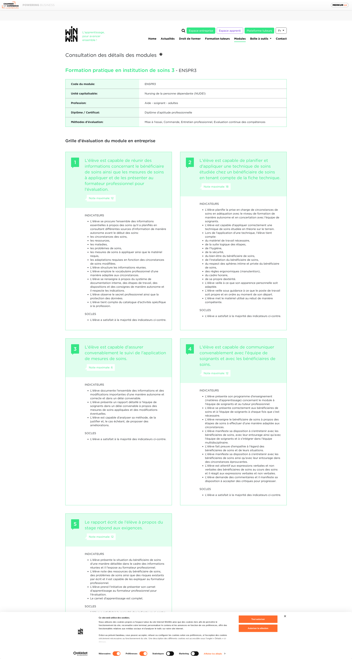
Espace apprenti (230, 30)
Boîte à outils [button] (259, 38)
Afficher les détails (213, 653)
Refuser (258, 637)
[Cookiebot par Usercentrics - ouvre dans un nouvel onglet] (80, 654)
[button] (161, 55)
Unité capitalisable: (84, 93)
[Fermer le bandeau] (285, 616)
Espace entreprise (201, 30)
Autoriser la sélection (258, 628)
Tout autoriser (258, 619)
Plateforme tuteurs (259, 30)
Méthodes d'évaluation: (87, 122)
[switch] (143, 653)
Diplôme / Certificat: (85, 112)
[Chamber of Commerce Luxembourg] (28, 5)
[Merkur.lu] (340, 5)
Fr (280, 30)
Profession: (78, 103)
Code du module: (83, 84)
